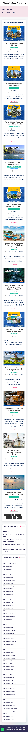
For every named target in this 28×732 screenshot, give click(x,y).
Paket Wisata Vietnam (8, 719)
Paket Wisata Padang (8, 680)
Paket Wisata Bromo (8, 594)
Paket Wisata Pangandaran (10, 686)
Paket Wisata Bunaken (8, 597)
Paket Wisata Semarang (9, 691)
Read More (14, 63)
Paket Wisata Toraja (14, 87)
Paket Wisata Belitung (8, 586)
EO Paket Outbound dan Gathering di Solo (14, 163)
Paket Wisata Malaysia (8, 666)
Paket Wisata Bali (14, 333)
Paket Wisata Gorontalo (9, 616)
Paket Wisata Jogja (8, 627)
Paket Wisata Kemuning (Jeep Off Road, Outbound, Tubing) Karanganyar (14, 288)
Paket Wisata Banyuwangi (9, 580)
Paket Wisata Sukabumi (8, 699)
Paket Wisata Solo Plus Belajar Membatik (14, 409)
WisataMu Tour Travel (12, 3)
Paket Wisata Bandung (8, 572)
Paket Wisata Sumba (8, 702)
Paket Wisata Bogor (8, 591)
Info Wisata (14, 249)
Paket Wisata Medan (8, 672)
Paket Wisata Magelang (9, 658)
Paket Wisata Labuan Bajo (9, 641)
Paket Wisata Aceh (7, 566)
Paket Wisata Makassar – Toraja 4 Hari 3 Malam (14, 123)
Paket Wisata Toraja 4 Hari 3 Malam (14, 84)
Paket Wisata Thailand (8, 713)
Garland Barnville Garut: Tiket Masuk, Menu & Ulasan (13, 530)
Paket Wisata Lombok (14, 496)
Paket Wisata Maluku (8, 669)
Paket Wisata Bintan (8, 588)
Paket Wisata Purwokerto (9, 688)
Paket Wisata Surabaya (9, 705)
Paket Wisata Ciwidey (8, 602)
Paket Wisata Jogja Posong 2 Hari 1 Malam (14, 205)
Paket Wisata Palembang (9, 683)
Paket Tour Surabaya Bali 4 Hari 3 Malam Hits (14, 330)
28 (7, 517)
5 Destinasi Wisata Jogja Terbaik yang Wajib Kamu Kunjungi (14, 245)
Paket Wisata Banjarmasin (9, 574)
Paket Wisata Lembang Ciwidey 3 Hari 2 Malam (13, 535)
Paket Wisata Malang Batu (9, 663)
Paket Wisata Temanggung (14, 208)
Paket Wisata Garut (8, 613)
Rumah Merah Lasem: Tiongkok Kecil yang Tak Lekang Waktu (12, 540)
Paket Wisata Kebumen (8, 633)
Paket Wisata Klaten (8, 636)
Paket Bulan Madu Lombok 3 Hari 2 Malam (14, 493)
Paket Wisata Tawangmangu (10, 708)
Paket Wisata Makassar (14, 126)
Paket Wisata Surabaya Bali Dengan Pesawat (14, 369)
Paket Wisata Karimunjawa (9, 630)
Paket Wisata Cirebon (8, 599)
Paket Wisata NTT (7, 674)
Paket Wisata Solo (14, 47)
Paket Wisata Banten (8, 577)
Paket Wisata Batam (8, 583)
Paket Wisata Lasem (8, 647)
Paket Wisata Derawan (8, 605)
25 (16, 515)
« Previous (8, 515)
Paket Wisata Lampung (8, 644)
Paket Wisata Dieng (8, 608)
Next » (19, 517)
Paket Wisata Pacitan (8, 677)
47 (15, 517)
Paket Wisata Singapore (9, 694)
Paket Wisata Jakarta (8, 622)
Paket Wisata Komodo (8, 638)
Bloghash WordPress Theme (17, 729)
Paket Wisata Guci (7, 619)
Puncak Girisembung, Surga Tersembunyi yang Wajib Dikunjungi (14, 550)
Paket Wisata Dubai (8, 611)
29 (10, 517)
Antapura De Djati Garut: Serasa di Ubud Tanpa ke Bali (13, 545)
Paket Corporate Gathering (14, 166)
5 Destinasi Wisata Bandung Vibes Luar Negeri (14, 452)
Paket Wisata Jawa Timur (9, 624)
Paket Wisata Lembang (8, 649)
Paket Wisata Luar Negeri (9, 655)
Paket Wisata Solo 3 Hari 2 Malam (14, 44)
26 (19, 515)
